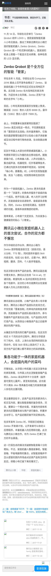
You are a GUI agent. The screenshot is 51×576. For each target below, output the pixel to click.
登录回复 (41, 568)
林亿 (13, 27)
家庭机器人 (36, 470)
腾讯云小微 (11, 470)
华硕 (23, 470)
